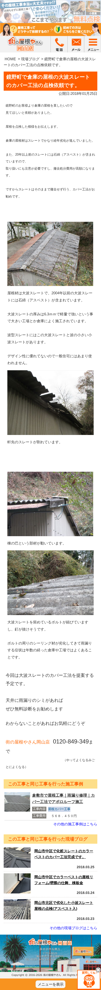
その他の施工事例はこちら (75, 824)
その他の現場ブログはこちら (73, 928)
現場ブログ (30, 59)
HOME (10, 59)
